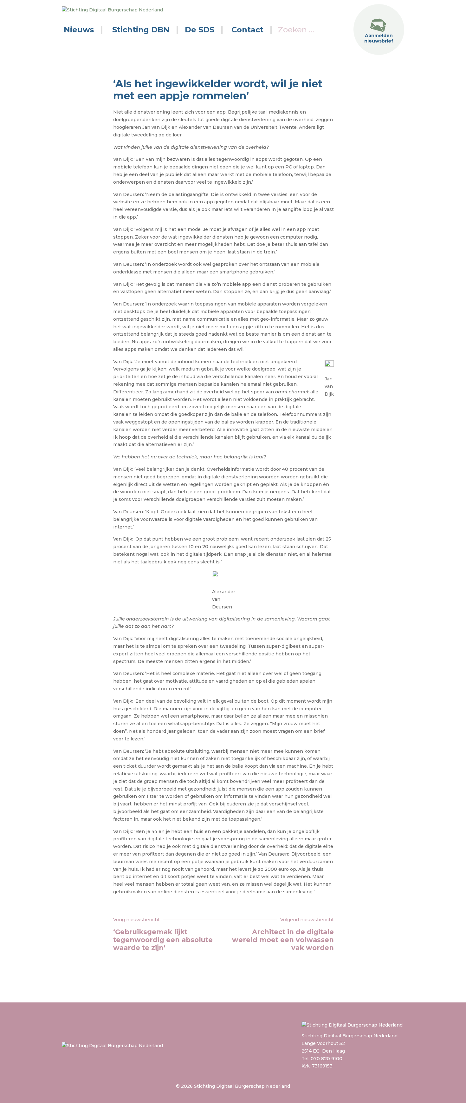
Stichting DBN (141, 29)
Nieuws (79, 29)
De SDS (199, 29)
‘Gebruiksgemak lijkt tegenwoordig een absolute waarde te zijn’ (163, 940)
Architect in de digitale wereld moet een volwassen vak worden (283, 940)
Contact (247, 29)
